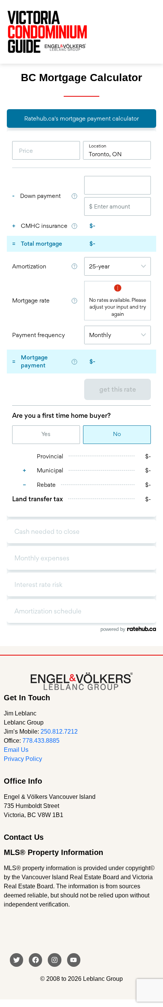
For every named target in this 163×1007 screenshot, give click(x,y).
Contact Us (24, 837)
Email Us (16, 750)
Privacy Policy (23, 759)
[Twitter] (16, 959)
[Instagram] (54, 959)
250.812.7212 (59, 731)
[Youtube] (73, 959)
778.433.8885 (41, 740)
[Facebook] (35, 959)
